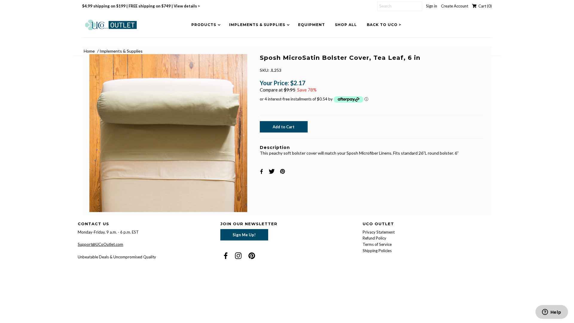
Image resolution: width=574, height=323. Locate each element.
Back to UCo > (384, 24)
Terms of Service (377, 244)
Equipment (311, 24)
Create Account (454, 6)
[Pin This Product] (283, 171)
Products (203, 24)
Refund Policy (374, 238)
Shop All (346, 24)
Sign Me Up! (244, 234)
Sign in (431, 6)
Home (89, 51)
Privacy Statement (379, 232)
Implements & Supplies (257, 24)
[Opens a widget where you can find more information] (551, 312)
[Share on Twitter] (272, 171)
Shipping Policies (377, 250)
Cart (484, 6)
